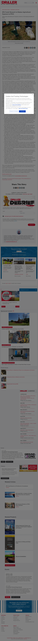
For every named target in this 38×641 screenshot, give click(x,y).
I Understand (22, 111)
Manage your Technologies (14, 111)
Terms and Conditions (16, 104)
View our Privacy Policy (23, 108)
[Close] (32, 95)
